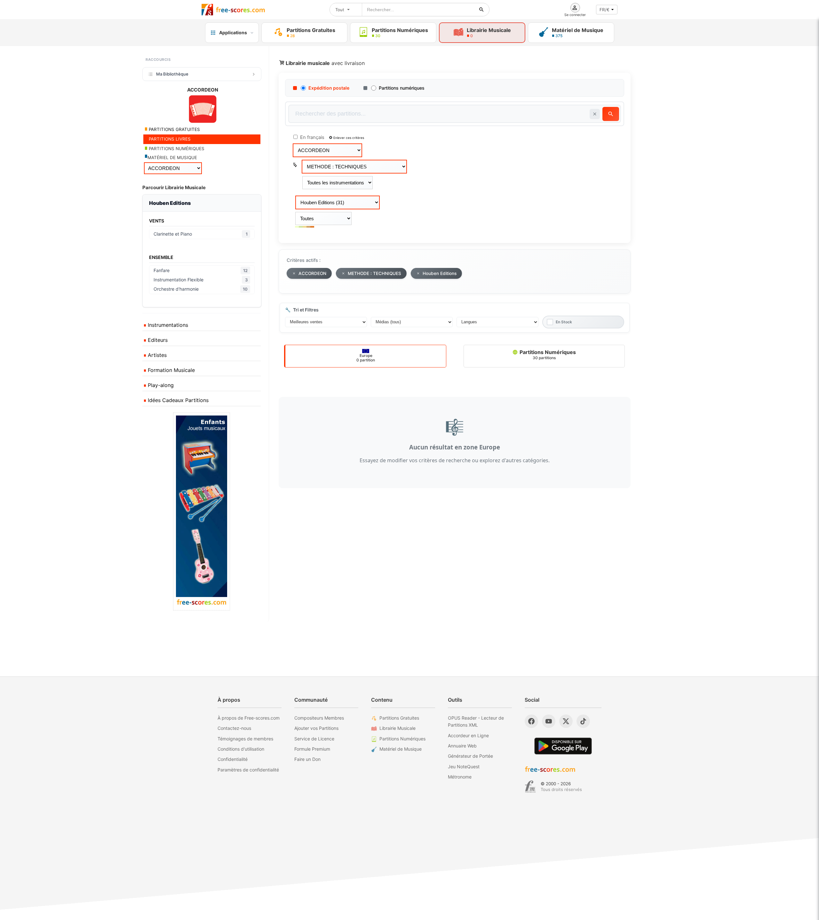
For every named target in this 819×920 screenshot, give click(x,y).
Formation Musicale (170, 370)
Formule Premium (312, 749)
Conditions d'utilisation (241, 749)
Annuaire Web (462, 745)
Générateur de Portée (470, 756)
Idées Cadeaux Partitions (177, 400)
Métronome (460, 776)
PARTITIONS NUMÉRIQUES (175, 148)
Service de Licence (314, 738)
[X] (566, 721)
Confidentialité (233, 759)
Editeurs (157, 340)
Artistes (156, 355)
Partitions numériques (402, 88)
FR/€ (604, 9)
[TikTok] (583, 721)
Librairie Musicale (397, 728)
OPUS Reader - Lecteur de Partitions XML (476, 721)
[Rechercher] (481, 9)
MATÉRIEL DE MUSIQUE (172, 157)
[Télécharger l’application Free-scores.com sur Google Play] (563, 746)
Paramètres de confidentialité (248, 769)
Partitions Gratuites (399, 718)
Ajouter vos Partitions (316, 728)
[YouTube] (548, 721)
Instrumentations (167, 325)
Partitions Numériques (547, 354)
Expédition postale (328, 88)
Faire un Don (307, 759)
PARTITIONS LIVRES (169, 138)
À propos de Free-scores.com (249, 718)
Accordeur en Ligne (468, 735)
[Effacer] (595, 114)
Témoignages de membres (245, 738)
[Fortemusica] (530, 786)
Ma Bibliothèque (172, 74)
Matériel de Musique (400, 749)
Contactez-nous (234, 728)
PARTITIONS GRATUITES (173, 129)
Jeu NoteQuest (464, 766)
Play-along (160, 385)
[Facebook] (531, 721)
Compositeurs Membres (319, 718)
